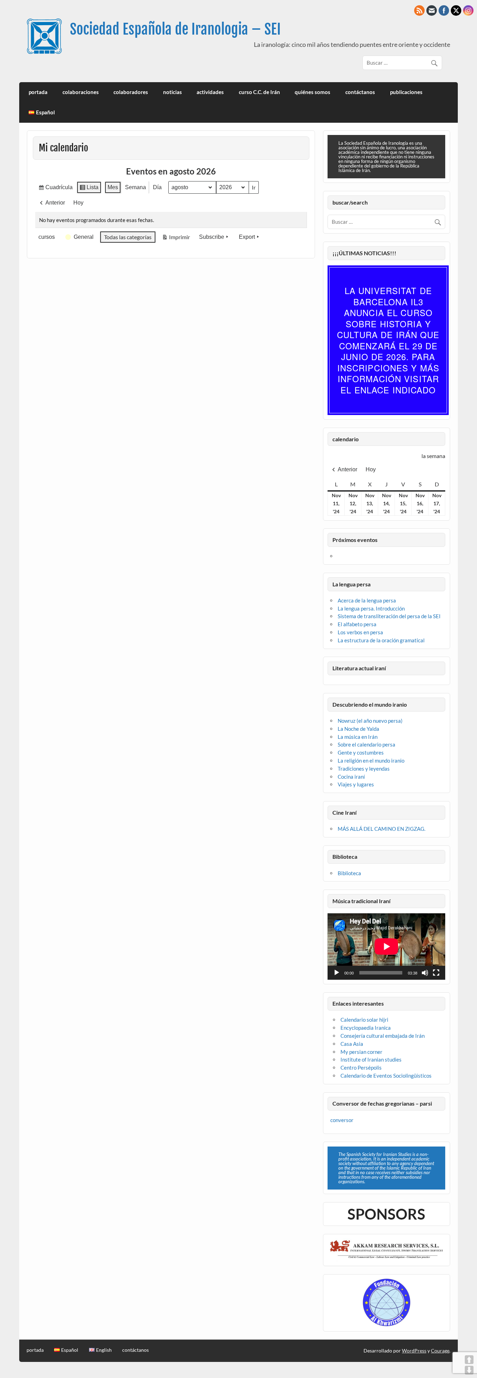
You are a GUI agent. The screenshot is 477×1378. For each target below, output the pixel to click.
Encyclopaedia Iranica (365, 1027)
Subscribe (211, 237)
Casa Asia (351, 1044)
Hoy (78, 203)
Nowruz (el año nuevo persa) (370, 720)
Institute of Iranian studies (371, 1059)
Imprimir (176, 238)
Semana (135, 187)
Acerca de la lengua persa (367, 600)
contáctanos (360, 92)
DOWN (469, 1370)
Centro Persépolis (361, 1067)
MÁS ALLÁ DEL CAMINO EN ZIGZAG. (381, 829)
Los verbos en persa (360, 632)
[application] (386, 946)
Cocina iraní (351, 776)
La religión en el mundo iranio (371, 760)
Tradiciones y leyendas (364, 768)
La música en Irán (357, 737)
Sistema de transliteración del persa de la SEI (389, 616)
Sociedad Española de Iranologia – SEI (175, 29)
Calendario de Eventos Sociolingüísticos (386, 1075)
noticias (172, 92)
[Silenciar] (424, 972)
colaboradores (130, 92)
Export (247, 237)
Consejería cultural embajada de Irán (382, 1036)
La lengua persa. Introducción (371, 608)
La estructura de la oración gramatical (381, 640)
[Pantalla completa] (436, 972)
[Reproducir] (336, 972)
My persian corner (361, 1052)
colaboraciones (81, 92)
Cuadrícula (55, 189)
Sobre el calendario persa (366, 744)
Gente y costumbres (361, 752)
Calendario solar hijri (364, 1019)
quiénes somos (312, 92)
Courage (440, 1351)
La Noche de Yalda (358, 729)
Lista (88, 189)
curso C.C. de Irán (259, 92)
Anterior (55, 203)
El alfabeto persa (357, 624)
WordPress (414, 1351)
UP (469, 1359)
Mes (113, 187)
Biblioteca (349, 873)
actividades (210, 92)
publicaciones (406, 92)
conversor (341, 1120)
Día (157, 187)
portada (38, 92)
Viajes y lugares (356, 784)
